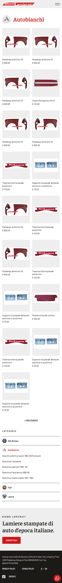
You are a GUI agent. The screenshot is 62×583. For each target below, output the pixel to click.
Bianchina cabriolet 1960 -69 (14, 466)
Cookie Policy (28, 569)
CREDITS (12, 576)
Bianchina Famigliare (11, 461)
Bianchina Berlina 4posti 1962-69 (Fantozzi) (21, 455)
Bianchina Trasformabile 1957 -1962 (17, 477)
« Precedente (31, 420)
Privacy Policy (8, 569)
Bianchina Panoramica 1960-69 (15, 472)
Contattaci (11, 540)
